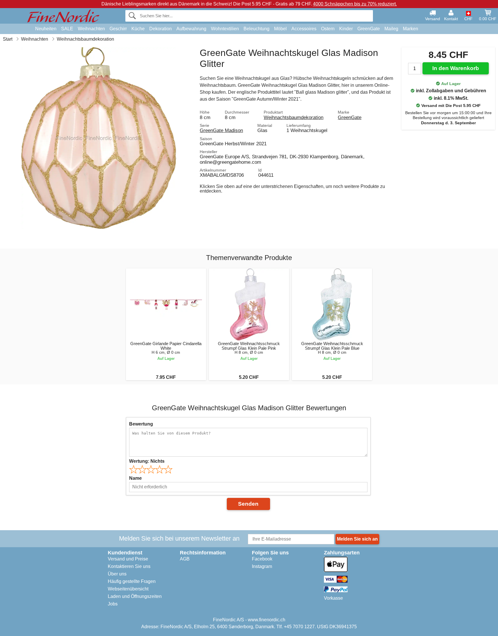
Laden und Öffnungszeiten (135, 596)
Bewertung (141, 424)
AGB (185, 558)
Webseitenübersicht (128, 588)
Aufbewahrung (191, 28)
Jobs (113, 603)
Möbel (280, 28)
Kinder (346, 28)
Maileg (391, 28)
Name (135, 478)
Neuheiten (45, 28)
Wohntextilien (225, 28)
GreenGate (368, 28)
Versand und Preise (128, 558)
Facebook (262, 558)
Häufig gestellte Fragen (132, 581)
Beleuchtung (256, 28)
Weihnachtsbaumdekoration (293, 117)
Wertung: (147, 461)
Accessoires (303, 28)
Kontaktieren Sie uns (129, 566)
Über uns (117, 573)
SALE (67, 28)
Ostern (328, 28)
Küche (138, 28)
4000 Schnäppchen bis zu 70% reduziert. (355, 3)
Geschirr (118, 28)
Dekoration (160, 28)
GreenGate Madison (221, 130)
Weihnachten (91, 28)
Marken (410, 28)
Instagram (262, 566)
